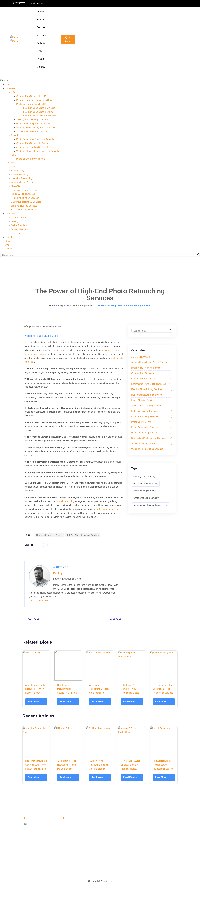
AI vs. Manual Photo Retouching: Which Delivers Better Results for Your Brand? (35, 693)
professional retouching (107, 509)
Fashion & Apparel (20, 229)
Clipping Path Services (151, 373)
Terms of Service (149, 866)
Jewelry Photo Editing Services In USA (35, 119)
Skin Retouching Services (23, 209)
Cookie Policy (147, 870)
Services (41, 27)
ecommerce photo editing (145, 483)
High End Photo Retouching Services (82, 535)
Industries (41, 35)
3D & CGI (15, 186)
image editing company (144, 491)
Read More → (35, 777)
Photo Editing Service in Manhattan (39, 116)
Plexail (109, 865)
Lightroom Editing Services (24, 206)
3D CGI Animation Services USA (32, 131)
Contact (41, 67)
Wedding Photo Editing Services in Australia (37, 151)
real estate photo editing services (151, 438)
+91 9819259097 (154, 824)
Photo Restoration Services (151, 427)
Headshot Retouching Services (151, 395)
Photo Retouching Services (80, 306)
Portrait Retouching (76, 829)
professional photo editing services (150, 505)
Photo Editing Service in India (30, 159)
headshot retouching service (49, 535)
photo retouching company (146, 498)
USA (13, 92)
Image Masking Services (23, 194)
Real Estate (16, 233)
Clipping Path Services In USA (31, 96)
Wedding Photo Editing (22, 182)
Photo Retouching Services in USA (33, 123)
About (41, 59)
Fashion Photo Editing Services (151, 389)
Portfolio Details (113, 860)
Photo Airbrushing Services (24, 190)
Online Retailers (19, 225)
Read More (35, 701)
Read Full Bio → (47, 600)
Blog (41, 51)
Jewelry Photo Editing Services (151, 405)
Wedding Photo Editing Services (151, 449)
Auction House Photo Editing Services (151, 362)
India (13, 155)
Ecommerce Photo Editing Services (151, 384)
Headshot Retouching (21, 178)
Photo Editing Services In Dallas (37, 112)
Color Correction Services (151, 378)
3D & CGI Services (151, 357)
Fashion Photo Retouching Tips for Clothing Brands (98, 765)
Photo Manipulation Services (25, 198)
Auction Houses (18, 217)
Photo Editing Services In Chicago (38, 108)
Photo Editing (17, 170)
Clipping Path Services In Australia (33, 143)
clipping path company (144, 476)
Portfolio (41, 43)
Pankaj (57, 573)
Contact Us (146, 859)
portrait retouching (65, 501)
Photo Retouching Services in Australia (35, 139)
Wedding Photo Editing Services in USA (36, 127)
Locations (41, 19)
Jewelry (15, 221)
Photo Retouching (20, 174)
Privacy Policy (148, 862)
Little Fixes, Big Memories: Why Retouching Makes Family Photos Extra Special (131, 693)
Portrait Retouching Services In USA (34, 100)
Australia (15, 135)
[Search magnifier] (198, 254)
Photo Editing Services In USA (31, 104)
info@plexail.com (155, 829)
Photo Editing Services (151, 422)
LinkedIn (33, 600)
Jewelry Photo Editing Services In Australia (37, 147)
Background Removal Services (26, 202)
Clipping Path (17, 167)
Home (41, 11)
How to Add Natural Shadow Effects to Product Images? (130, 765)
